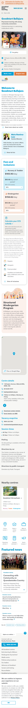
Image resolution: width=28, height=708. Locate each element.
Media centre (6, 657)
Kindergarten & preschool (9, 655)
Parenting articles (20, 625)
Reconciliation (6, 670)
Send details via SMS (10, 413)
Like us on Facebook (4, 405)
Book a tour (8, 74)
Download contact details (12, 411)
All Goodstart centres (8, 649)
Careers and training (8, 668)
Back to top (25, 633)
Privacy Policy (15, 697)
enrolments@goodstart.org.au (13, 424)
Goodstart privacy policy (9, 673)
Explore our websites (8, 634)
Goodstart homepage (5, 8)
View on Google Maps (13, 371)
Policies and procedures (9, 660)
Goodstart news (10, 625)
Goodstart (11, 498)
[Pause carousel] (4, 34)
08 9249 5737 (8, 389)
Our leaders (5, 663)
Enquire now (20, 74)
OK (9, 703)
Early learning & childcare (9, 652)
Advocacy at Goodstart (9, 665)
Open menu (25, 8)
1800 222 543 (18, 8)
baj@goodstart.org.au (11, 392)
